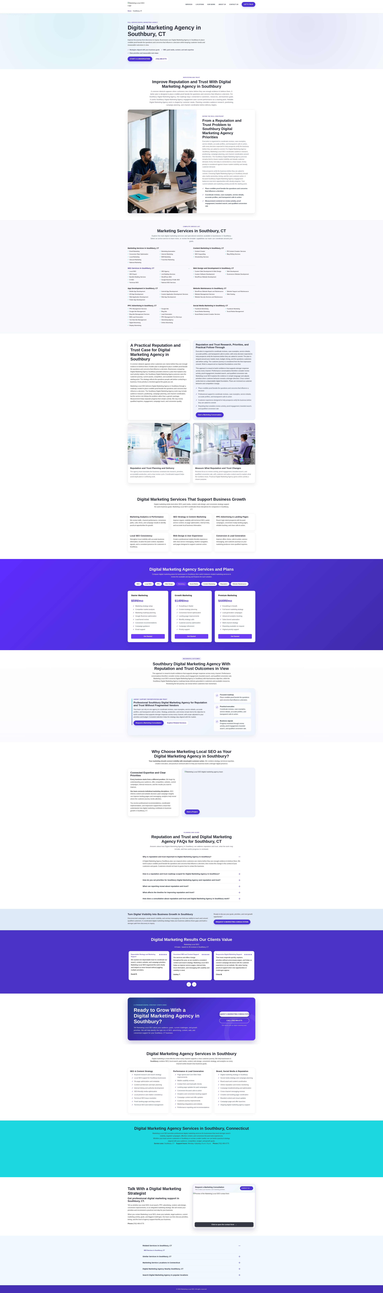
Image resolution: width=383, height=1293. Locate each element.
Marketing (181, 584)
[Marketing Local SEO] (137, 4)
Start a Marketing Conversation (209, 415)
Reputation (223, 584)
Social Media (194, 584)
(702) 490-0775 (161, 59)
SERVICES (188, 4)
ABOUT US (222, 4)
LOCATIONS (200, 4)
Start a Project (192, 812)
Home (129, 11)
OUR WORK (211, 4)
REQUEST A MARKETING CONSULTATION (232, 922)
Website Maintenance (239, 584)
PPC (158, 584)
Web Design (169, 584)
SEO (138, 584)
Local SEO (148, 584)
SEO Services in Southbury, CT (141, 268)
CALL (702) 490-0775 (234, 1020)
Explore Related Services (176, 723)
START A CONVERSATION (140, 59)
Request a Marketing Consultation (148, 723)
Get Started (148, 636)
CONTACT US (233, 4)
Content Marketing (209, 584)
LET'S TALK (248, 4)
